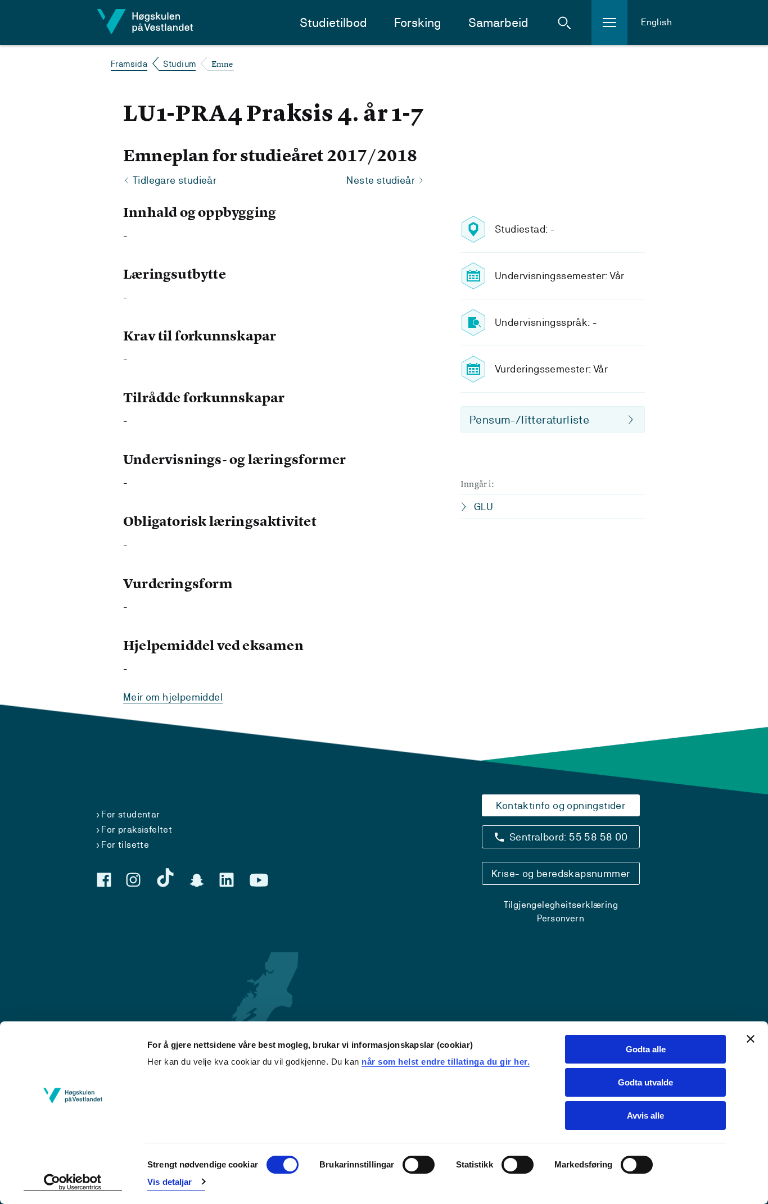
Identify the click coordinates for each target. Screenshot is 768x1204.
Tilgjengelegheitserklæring (561, 904)
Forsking (417, 23)
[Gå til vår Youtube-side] (259, 880)
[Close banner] (751, 1039)
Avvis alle (645, 1115)
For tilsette (125, 844)
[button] (564, 22)
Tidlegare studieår (174, 180)
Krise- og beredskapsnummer (560, 873)
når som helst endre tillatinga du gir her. (446, 1061)
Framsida (129, 64)
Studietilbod (333, 23)
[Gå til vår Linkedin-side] (226, 880)
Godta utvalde (645, 1082)
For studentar (130, 814)
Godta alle (646, 1049)
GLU (483, 506)
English (656, 22)
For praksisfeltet (136, 829)
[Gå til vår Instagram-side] (133, 880)
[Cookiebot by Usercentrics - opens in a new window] (73, 1182)
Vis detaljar (169, 1182)
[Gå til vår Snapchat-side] (197, 880)
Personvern (560, 918)
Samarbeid (498, 23)
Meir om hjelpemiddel (173, 697)
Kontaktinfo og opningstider (560, 805)
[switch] (419, 1165)
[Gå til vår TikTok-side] (165, 877)
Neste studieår (380, 180)
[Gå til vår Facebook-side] (104, 880)
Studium (179, 64)
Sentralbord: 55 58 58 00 (568, 837)
